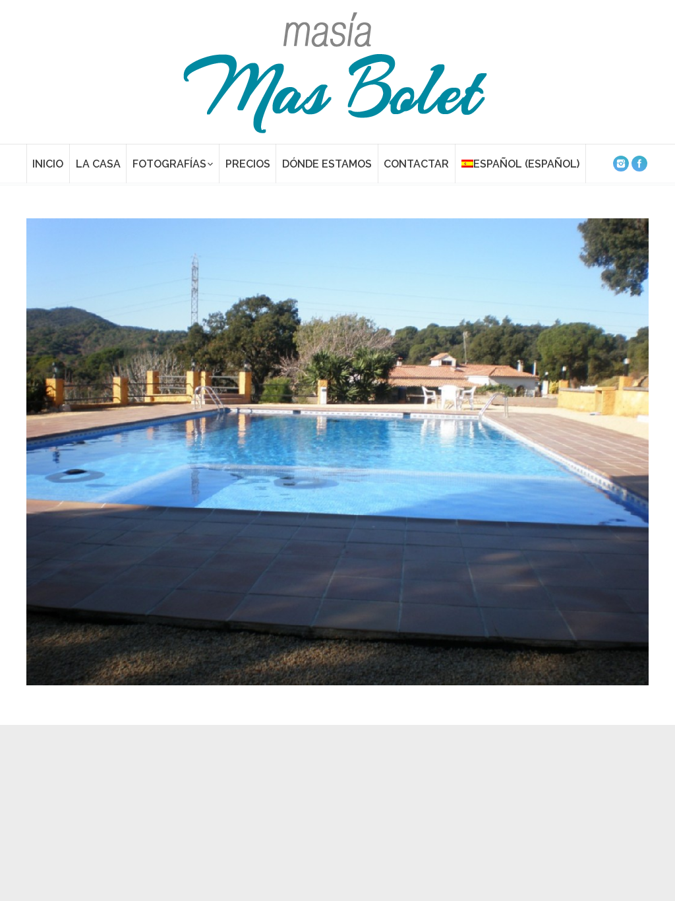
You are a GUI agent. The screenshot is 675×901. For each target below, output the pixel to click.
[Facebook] (639, 163)
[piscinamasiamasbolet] (337, 451)
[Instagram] (621, 163)
